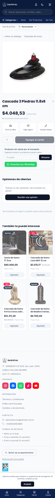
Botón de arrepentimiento (21, 452)
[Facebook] (13, 386)
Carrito (34, 495)
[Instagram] (5, 386)
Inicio (23, 20)
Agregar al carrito (34, 139)
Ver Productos (35, 20)
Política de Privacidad (12, 404)
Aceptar (27, 484)
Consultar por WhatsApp (22, 164)
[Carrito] (50, 4)
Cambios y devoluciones (13, 408)
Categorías (11, 20)
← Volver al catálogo (11, 36)
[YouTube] (36, 386)
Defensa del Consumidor (13, 459)
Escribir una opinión (27, 197)
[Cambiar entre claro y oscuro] (42, 4)
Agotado (14, 275)
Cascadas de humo (33, 36)
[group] (28, 67)
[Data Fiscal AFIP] (5, 467)
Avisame (45, 157)
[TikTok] (28, 386)
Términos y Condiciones (13, 399)
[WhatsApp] (20, 386)
